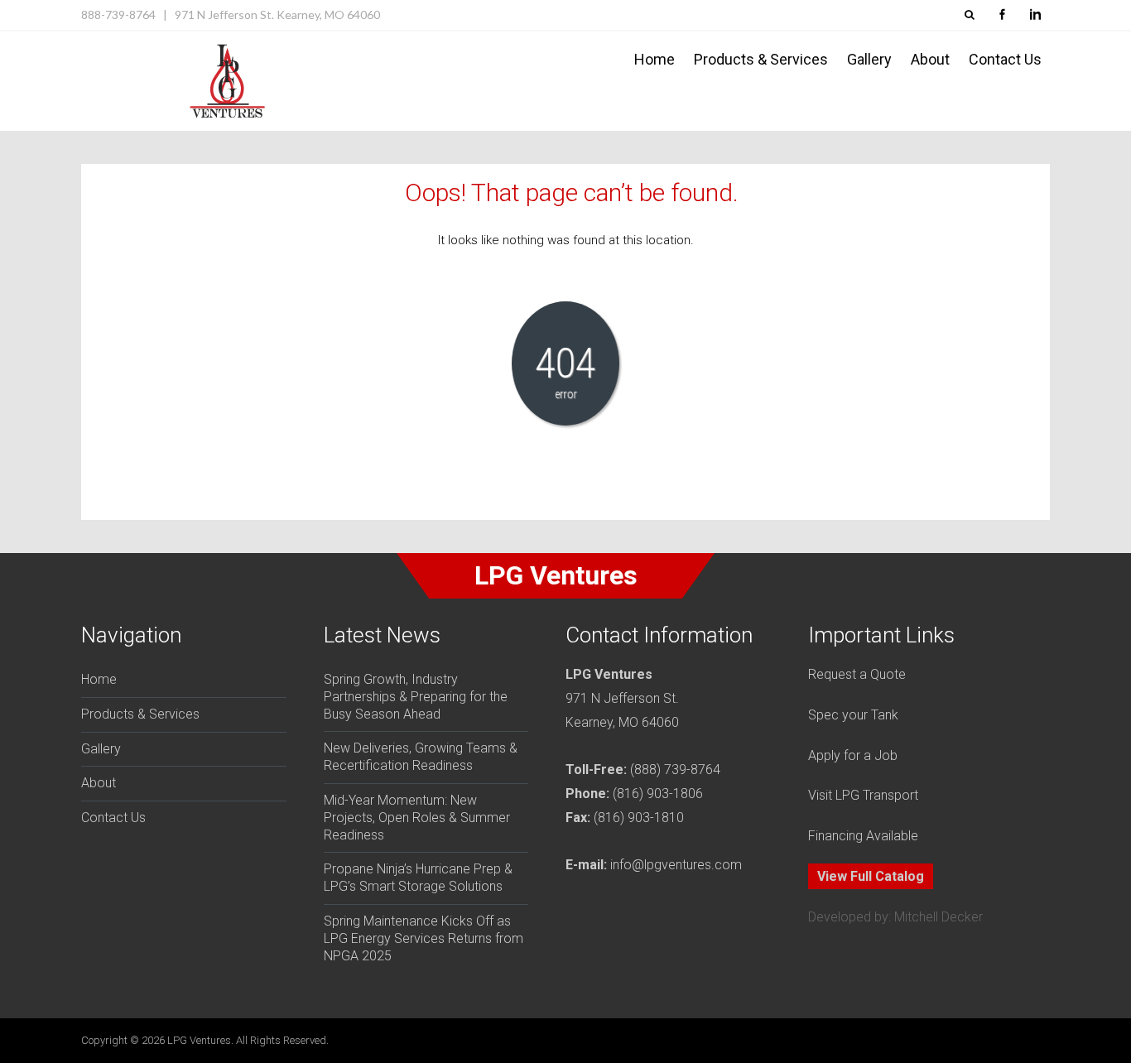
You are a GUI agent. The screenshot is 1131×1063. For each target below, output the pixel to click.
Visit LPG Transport (863, 795)
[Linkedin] (1035, 15)
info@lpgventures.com (676, 865)
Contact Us (1005, 59)
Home (654, 59)
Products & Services (761, 59)
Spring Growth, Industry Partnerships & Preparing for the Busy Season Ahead (416, 696)
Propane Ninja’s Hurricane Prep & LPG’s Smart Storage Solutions (418, 877)
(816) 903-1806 (658, 793)
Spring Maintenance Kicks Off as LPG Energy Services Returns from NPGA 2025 (423, 938)
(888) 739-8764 (675, 769)
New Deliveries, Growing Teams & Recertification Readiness (420, 756)
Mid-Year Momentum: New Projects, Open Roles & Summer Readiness (417, 817)
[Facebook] (1002, 15)
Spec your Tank (853, 715)
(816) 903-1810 (639, 817)
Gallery (869, 59)
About (930, 59)
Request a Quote (857, 674)
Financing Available (863, 836)
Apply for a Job (853, 755)
